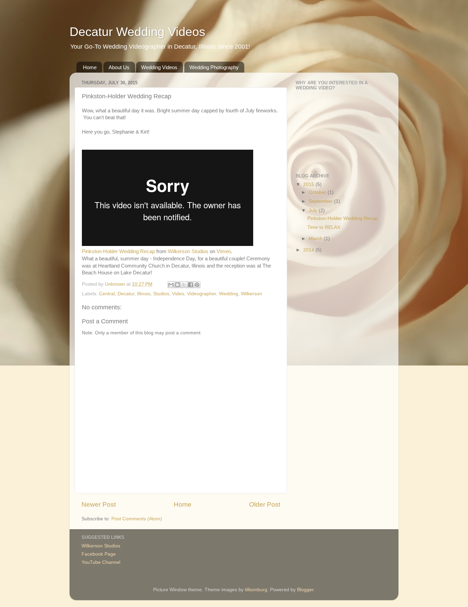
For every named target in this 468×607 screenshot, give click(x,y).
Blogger (305, 589)
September (321, 201)
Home (90, 67)
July (314, 210)
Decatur (126, 293)
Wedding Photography (214, 67)
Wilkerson (251, 293)
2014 (309, 249)
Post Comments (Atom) (136, 518)
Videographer (201, 293)
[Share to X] (184, 284)
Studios (161, 293)
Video (178, 293)
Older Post (264, 504)
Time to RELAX (323, 227)
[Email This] (171, 284)
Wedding (228, 293)
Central (107, 293)
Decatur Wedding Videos (137, 32)
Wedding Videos (159, 67)
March (316, 238)
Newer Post (99, 504)
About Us (119, 67)
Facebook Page (99, 554)
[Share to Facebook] (190, 284)
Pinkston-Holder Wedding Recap (118, 251)
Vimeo (224, 251)
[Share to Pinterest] (197, 284)
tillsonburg (256, 589)
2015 (309, 184)
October (318, 192)
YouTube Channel (101, 562)
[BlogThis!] (177, 284)
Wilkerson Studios (188, 251)
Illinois (143, 293)
